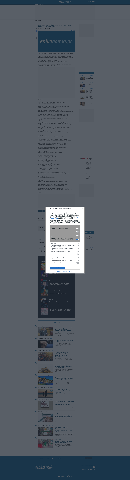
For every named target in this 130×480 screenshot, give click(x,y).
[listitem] (65, 226)
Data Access (65, 271)
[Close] (83, 209)
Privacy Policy (71, 271)
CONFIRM (58, 267)
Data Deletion (59, 271)
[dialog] (65, 240)
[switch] (77, 228)
